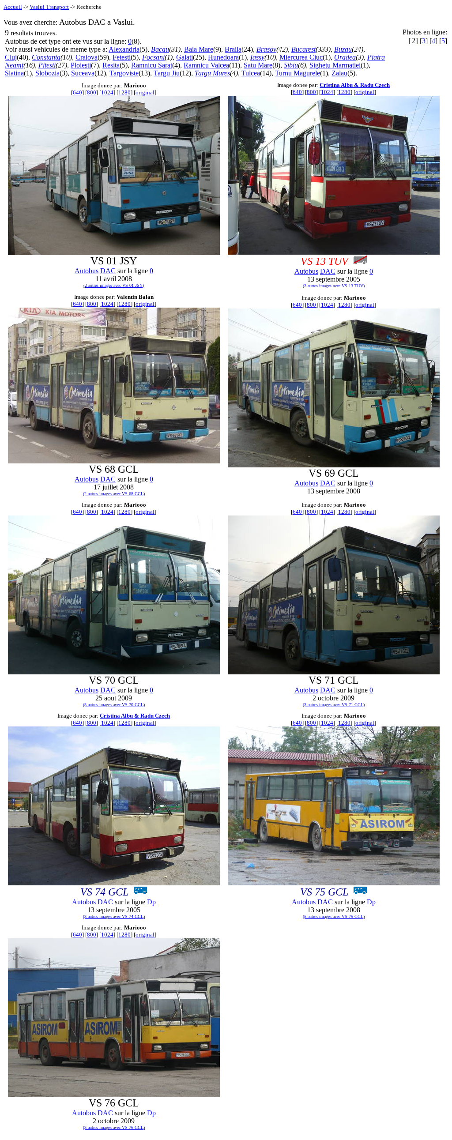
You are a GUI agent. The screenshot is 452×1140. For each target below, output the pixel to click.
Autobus (86, 271)
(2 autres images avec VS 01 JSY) (113, 285)
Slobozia (47, 73)
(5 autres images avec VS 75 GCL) (334, 916)
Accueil (13, 7)
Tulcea (250, 73)
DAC (108, 271)
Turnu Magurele (297, 73)
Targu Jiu (167, 73)
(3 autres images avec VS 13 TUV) (334, 285)
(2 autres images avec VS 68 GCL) (114, 493)
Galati (184, 57)
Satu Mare (258, 65)
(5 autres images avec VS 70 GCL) (114, 704)
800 (91, 92)
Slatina (14, 73)
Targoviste (124, 73)
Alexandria (124, 49)
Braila (233, 49)
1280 (124, 92)
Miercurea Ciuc (301, 57)
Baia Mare (198, 49)
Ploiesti (81, 65)
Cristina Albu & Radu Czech (355, 85)
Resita (111, 65)
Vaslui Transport (49, 7)
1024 (107, 92)
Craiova (86, 57)
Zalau (339, 73)
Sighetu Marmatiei (335, 65)
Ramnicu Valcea (206, 65)
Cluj (11, 57)
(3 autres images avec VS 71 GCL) (334, 704)
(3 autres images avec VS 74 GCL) (114, 916)
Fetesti (122, 57)
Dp (151, 902)
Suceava (82, 73)
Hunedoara (223, 57)
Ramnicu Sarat (151, 65)
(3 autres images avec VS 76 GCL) (114, 1127)
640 (77, 92)
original (145, 92)
